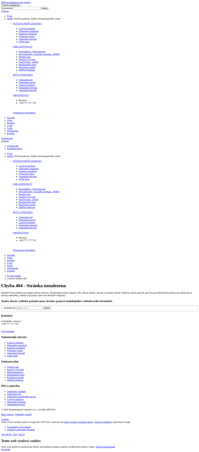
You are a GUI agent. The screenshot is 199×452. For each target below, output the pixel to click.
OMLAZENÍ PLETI (22, 46)
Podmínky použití (23, 414)
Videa (9, 120)
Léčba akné (24, 41)
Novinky (11, 117)
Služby (10, 18)
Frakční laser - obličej (28, 62)
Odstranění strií (26, 80)
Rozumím (5, 449)
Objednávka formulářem (24, 113)
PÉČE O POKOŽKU (23, 75)
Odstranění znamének (29, 31)
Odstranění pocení (27, 82)
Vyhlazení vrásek (26, 36)
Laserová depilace (27, 28)
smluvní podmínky (103, 422)
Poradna (11, 123)
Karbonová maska (27, 67)
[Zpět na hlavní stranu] (5, 11)
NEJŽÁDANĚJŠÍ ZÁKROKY (27, 23)
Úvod (9, 16)
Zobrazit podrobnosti (105, 447)
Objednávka (12, 131)
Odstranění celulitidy (16, 391)
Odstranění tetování (28, 39)
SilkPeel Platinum (27, 70)
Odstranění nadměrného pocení (21, 397)
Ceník (10, 128)
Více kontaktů (7, 331)
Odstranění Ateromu (28, 87)
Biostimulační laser (27, 64)
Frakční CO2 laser (27, 59)
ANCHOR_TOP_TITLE (13, 434)
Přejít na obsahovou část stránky (16, 2)
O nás (9, 125)
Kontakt (10, 133)
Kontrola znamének (28, 34)
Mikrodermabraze (15, 372)
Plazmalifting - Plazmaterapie (32, 51)
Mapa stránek (7, 414)
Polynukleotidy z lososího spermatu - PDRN (39, 54)
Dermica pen (24, 57)
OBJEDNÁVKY (21, 95)
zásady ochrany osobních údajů (78, 422)
